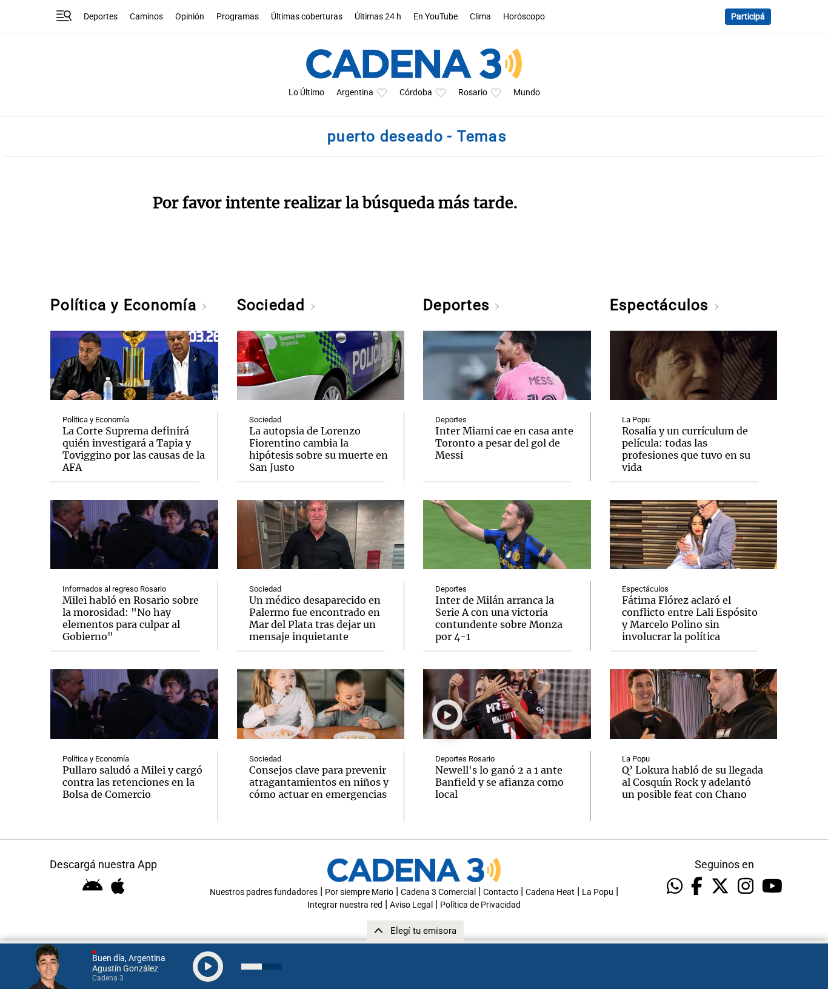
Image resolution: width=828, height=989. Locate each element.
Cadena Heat (550, 892)
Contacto (500, 892)
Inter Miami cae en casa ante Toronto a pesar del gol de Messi (504, 443)
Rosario (472, 92)
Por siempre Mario (359, 892)
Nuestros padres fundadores (264, 892)
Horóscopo (524, 17)
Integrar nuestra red (344, 905)
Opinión (189, 17)
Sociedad (273, 305)
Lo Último (306, 92)
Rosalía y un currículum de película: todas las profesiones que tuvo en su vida (686, 449)
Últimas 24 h (378, 17)
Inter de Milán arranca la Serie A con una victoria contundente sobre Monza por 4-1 (499, 618)
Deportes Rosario (465, 758)
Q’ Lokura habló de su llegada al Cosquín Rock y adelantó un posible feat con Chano (692, 782)
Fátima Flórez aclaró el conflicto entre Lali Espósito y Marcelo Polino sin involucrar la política (690, 618)
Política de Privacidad (480, 905)
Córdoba (415, 92)
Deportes (101, 17)
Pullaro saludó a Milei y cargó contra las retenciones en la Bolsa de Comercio (132, 782)
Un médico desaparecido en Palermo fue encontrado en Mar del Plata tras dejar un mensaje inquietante (315, 618)
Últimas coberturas (306, 17)
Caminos (146, 17)
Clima (480, 17)
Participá (748, 17)
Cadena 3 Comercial (438, 892)
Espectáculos (661, 305)
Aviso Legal (411, 905)
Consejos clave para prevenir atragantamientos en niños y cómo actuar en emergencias (319, 782)
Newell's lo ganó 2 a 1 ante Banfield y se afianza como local (499, 782)
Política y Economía (125, 305)
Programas (237, 17)
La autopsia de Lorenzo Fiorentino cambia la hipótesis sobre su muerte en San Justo (318, 449)
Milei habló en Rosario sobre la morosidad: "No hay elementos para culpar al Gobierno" (130, 618)
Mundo (526, 92)
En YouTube (435, 17)
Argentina (354, 92)
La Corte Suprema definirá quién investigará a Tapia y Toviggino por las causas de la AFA (133, 449)
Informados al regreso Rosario (114, 588)
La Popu (636, 419)
